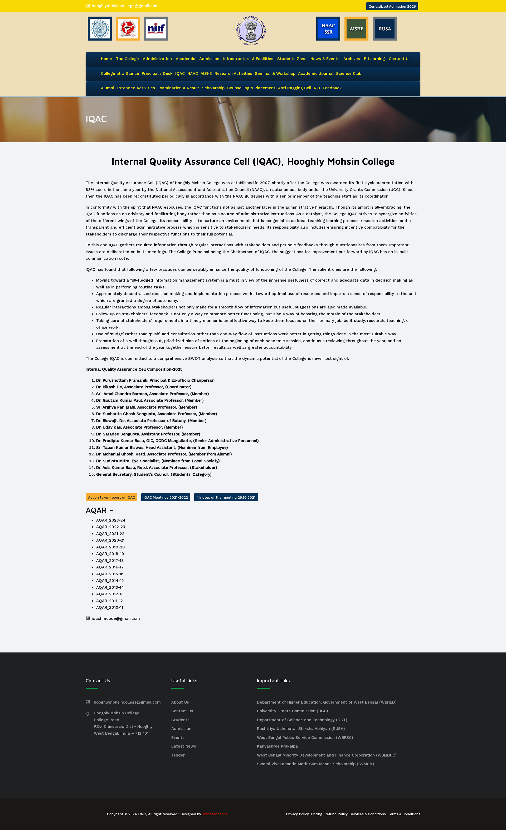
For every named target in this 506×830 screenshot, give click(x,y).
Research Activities (233, 73)
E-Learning (374, 58)
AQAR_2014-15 (110, 580)
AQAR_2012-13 (110, 594)
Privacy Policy (297, 814)
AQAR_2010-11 (109, 607)
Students (180, 720)
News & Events (324, 58)
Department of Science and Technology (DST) (302, 720)
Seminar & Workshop (275, 73)
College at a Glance (120, 73)
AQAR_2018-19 (110, 553)
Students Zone (291, 58)
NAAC (192, 73)
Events (177, 737)
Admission (209, 58)
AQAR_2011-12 (109, 600)
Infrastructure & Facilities (248, 58)
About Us (180, 702)
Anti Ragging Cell (294, 88)
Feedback (332, 88)
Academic (185, 58)
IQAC (180, 73)
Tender (178, 755)
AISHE (206, 73)
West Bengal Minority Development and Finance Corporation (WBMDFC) (327, 755)
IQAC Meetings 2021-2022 (166, 497)
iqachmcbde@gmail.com (116, 618)
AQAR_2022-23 (110, 526)
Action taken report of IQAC (111, 497)
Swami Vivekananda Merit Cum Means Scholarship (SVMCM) (315, 764)
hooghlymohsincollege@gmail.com (125, 5)
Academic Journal (315, 73)
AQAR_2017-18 (110, 560)
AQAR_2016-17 (110, 567)
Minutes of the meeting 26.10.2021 (226, 497)
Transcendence (215, 814)
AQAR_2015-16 (109, 574)
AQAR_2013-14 (110, 587)
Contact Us (400, 58)
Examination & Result (178, 88)
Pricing (316, 814)
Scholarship (213, 88)
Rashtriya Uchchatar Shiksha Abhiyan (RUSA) (301, 728)
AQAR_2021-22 (110, 533)
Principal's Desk (157, 73)
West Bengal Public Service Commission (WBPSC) (305, 737)
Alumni (107, 88)
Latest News (183, 746)
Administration (157, 58)
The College (127, 58)
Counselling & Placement (251, 88)
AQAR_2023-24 (110, 520)
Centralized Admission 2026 (392, 6)
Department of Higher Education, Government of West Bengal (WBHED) (327, 702)
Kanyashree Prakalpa (277, 746)
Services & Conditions (368, 814)
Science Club (348, 73)
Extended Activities (136, 88)
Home (106, 58)
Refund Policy (336, 814)
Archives (351, 58)
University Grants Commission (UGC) (292, 711)
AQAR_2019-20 (110, 547)
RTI (317, 88)
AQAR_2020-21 (110, 540)
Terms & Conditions (404, 814)
